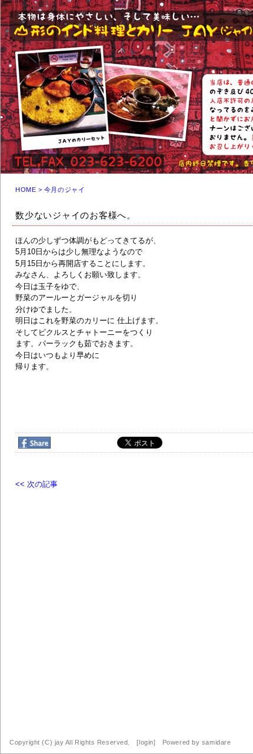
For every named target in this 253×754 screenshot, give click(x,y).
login (146, 742)
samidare (216, 742)
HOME (25, 189)
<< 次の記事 (36, 484)
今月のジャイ (64, 189)
